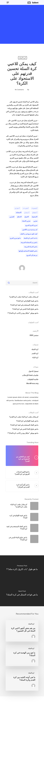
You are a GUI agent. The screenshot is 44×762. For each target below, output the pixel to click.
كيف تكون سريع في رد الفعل (28, 234)
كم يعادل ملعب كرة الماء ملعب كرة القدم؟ (23, 297)
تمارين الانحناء (26, 221)
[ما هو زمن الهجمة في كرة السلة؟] (22, 655)
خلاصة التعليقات (32, 379)
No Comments (19, 89)
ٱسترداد (26, 208)
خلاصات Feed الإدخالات (30, 375)
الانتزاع (27, 217)
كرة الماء (35, 357)
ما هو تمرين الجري (15, 238)
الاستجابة (18, 212)
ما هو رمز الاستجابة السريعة (29, 242)
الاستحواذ (34, 217)
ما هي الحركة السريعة (30, 246)
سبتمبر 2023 (34, 335)
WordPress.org (32, 383)
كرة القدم (35, 353)
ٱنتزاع (17, 208)
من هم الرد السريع (32, 255)
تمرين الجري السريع (31, 225)
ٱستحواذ (34, 208)
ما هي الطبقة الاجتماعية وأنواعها (28, 251)
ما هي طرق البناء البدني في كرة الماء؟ (25, 309)
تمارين (35, 221)
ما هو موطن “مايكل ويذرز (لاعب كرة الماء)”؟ (23, 313)
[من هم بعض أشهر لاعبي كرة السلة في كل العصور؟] (22, 631)
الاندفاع (19, 217)
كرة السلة (22, 58)
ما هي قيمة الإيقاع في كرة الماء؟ (27, 301)
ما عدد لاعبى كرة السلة (30, 238)
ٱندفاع (26, 212)
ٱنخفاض (34, 212)
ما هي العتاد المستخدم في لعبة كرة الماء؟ (24, 305)
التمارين (12, 217)
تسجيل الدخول (33, 371)
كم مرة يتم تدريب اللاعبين (29, 229)
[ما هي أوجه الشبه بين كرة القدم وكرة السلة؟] (22, 680)
